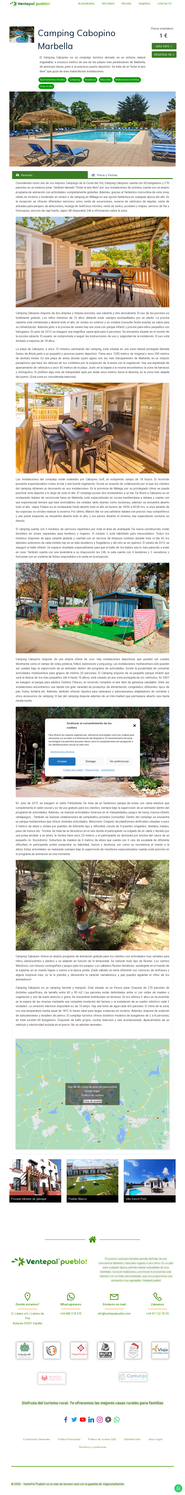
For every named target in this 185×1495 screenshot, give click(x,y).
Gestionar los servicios (62, 751)
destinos (108, 3)
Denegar (91, 761)
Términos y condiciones (92, 1447)
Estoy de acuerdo (92, 1101)
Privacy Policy (92, 769)
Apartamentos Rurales (52, 79)
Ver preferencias (119, 761)
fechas (126, 3)
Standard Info (132, 1439)
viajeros (144, 3)
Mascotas (105, 79)
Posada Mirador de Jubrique (28, 1199)
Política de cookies (73, 769)
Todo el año (46, 86)
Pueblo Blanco (77, 1199)
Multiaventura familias (127, 79)
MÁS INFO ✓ (164, 46)
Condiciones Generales (36, 1439)
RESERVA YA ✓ (164, 54)
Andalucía (90, 79)
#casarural (86, 3)
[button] (134, 725)
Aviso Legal (155, 1439)
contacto (165, 3)
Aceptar (62, 761)
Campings (75, 79)
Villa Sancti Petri (136, 1199)
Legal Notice (108, 769)
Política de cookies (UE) (102, 1439)
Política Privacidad (69, 1439)
